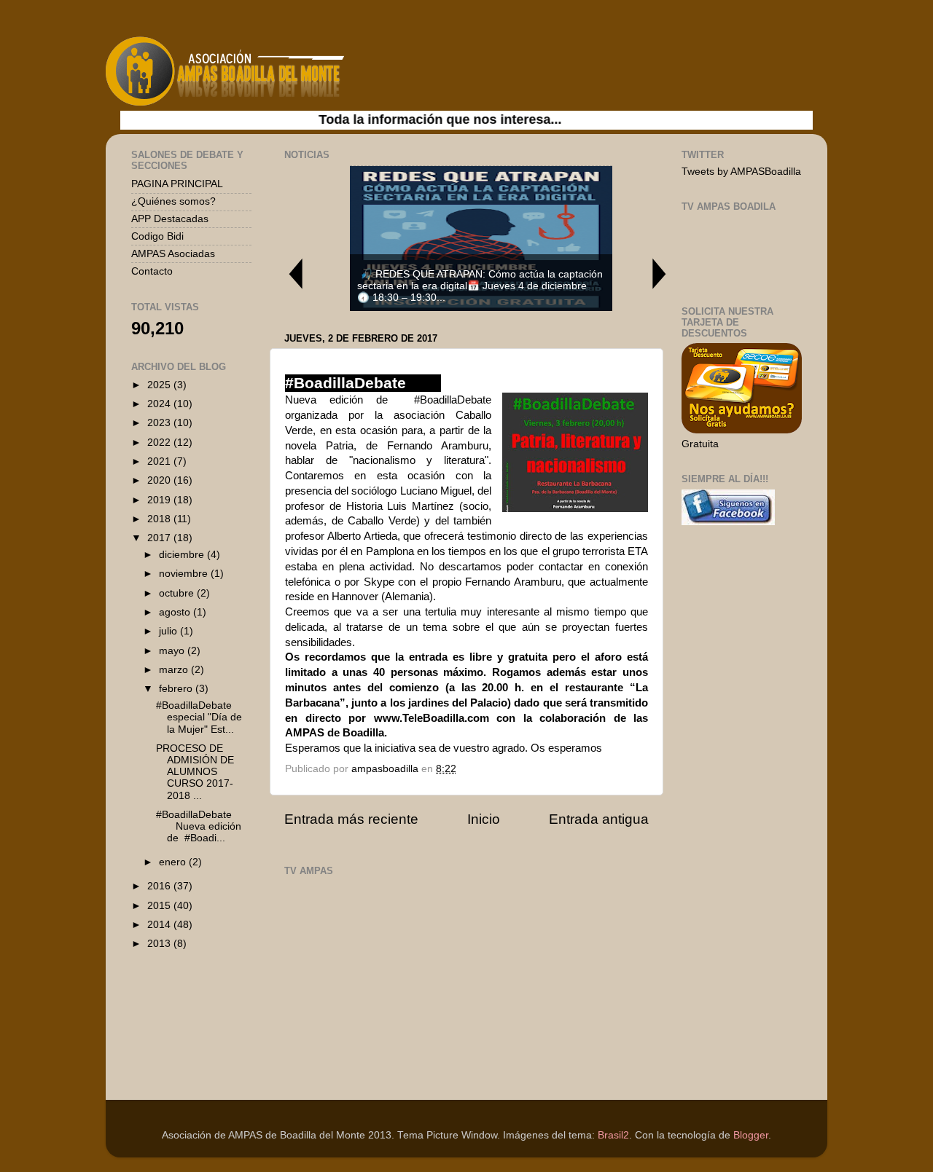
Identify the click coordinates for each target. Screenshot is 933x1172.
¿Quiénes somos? (173, 201)
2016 (160, 886)
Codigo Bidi (157, 236)
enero (174, 862)
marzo (175, 669)
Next (660, 273)
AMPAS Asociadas (173, 253)
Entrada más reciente (351, 819)
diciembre (183, 554)
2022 (160, 442)
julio (169, 631)
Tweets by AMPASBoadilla (741, 171)
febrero (177, 688)
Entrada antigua (599, 819)
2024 (160, 403)
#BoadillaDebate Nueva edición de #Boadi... (202, 826)
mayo (173, 650)
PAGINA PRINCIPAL (177, 183)
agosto (176, 612)
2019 (160, 500)
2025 (160, 384)
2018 (160, 519)
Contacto (152, 271)
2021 (160, 461)
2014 (160, 924)
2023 (160, 422)
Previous (295, 273)
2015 (160, 905)
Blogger (750, 1135)
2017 (160, 537)
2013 (160, 943)
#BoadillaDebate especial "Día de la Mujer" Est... (199, 717)
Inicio (483, 819)
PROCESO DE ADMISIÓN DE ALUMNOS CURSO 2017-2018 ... (195, 772)
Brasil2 (613, 1135)
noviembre (185, 573)
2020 (160, 480)
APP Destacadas (169, 218)
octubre (178, 593)
